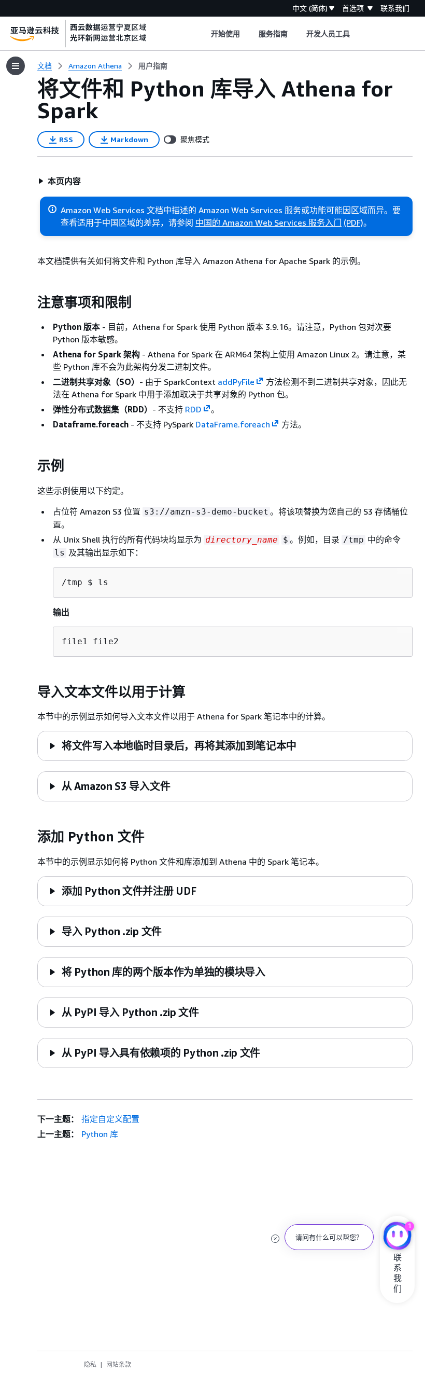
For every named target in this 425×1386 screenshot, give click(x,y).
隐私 (90, 1364)
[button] (59, 181)
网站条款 (118, 1364)
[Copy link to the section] (29, 302)
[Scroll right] (357, 33)
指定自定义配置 (110, 1119)
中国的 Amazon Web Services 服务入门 (268, 222)
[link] (152, 66)
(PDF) (353, 222)
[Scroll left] (202, 33)
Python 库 (99, 1134)
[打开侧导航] (15, 66)
